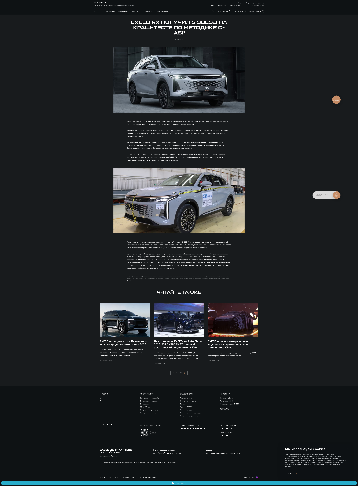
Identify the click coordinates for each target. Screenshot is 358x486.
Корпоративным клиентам (149, 413)
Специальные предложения (150, 410)
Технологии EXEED (227, 401)
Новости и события (226, 398)
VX (101, 398)
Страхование (144, 404)
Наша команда (162, 11)
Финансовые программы (149, 401)
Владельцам (123, 11)
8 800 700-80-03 (193, 428)
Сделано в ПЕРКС (248, 477)
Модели (97, 11)
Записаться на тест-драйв (149, 398)
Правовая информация (148, 477)
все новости (177, 373)
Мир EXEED (136, 11)
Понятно (290, 473)
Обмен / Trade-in (146, 407)
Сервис (182, 404)
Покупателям (109, 11)
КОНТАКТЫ (224, 409)
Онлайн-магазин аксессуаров (191, 413)
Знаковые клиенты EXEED (229, 404)
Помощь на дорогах (187, 410)
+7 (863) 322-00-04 (257, 5)
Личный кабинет (186, 398)
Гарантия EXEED (186, 407)
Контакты (148, 11)
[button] (347, 448)
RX (101, 401)
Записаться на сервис (188, 401)
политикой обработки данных (322, 454)
